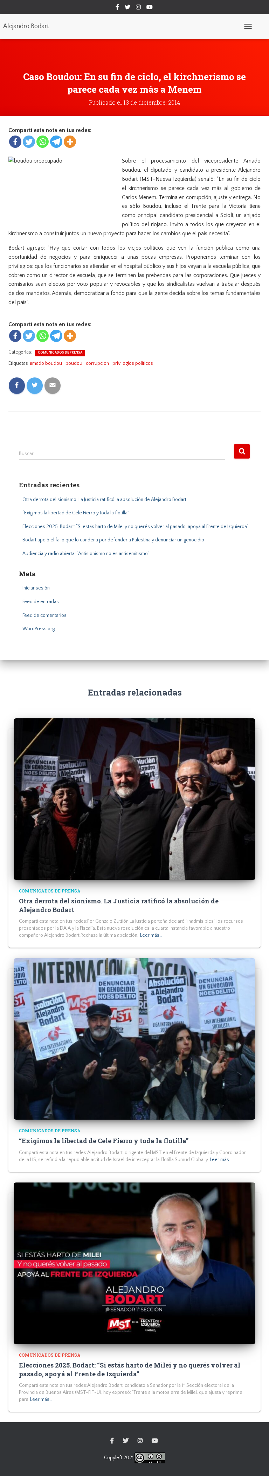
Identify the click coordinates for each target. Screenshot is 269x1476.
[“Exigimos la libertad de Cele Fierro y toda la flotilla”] (134, 1038)
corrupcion (97, 363)
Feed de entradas (40, 602)
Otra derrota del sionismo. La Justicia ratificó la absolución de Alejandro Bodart (104, 499)
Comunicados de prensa (60, 353)
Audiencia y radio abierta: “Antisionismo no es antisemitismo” (86, 553)
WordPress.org (38, 629)
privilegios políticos (132, 363)
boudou (73, 363)
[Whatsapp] (42, 142)
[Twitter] (29, 142)
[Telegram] (56, 142)
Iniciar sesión (36, 588)
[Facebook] (15, 142)
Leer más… (151, 935)
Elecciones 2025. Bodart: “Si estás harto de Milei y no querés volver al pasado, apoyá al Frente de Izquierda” (135, 526)
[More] (70, 142)
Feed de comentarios (44, 615)
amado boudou (46, 363)
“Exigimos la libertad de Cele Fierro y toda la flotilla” (75, 513)
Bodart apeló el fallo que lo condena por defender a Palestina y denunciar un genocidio (113, 540)
